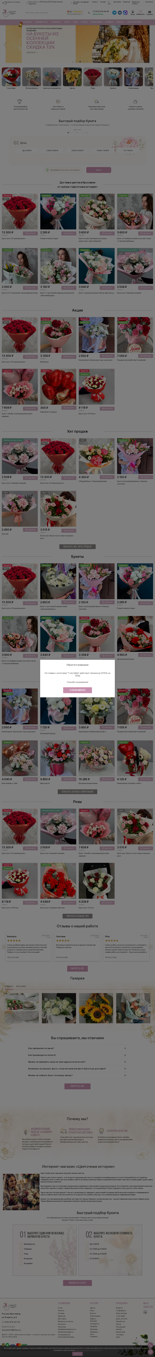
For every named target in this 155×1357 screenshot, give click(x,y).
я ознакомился (77, 690)
